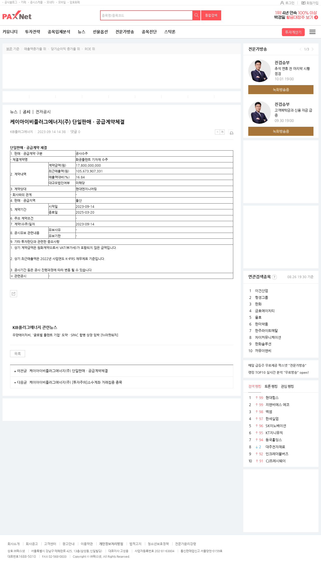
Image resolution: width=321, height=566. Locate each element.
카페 (23, 2)
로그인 (289, 3)
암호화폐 (75, 2)
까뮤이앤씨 (263, 351)
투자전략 (32, 31)
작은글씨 (217, 132)
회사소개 (14, 544)
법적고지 (135, 544)
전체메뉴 (312, 32)
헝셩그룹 (261, 297)
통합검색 (211, 15)
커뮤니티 (10, 31)
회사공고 (32, 544)
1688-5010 (27, 556)
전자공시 (43, 112)
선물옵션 (100, 31)
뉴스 (81, 31)
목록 (17, 354)
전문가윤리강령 (185, 544)
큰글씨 (222, 132)
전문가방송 (124, 31)
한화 (258, 304)
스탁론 (170, 31)
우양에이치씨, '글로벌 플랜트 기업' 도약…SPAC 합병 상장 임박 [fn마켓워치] (65, 335)
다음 (312, 49)
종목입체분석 (59, 31)
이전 (300, 49)
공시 (26, 112)
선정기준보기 (274, 277)
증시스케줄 (36, 2)
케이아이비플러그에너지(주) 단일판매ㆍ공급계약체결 (68, 370)
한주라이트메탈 (266, 331)
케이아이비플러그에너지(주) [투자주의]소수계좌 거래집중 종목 (75, 382)
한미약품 (261, 324)
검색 (196, 15)
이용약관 (87, 544)
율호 (258, 317)
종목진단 (149, 31)
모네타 (50, 2)
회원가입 (312, 3)
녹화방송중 (281, 90)
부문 (9, 49)
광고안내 (68, 544)
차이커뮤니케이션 (268, 337)
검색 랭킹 (254, 386)
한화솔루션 (263, 344)
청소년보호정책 (158, 544)
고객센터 (50, 544)
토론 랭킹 (271, 386)
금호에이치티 (265, 311)
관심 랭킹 (287, 386)
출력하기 (230, 132)
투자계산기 (293, 32)
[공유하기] (13, 293)
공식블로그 (11, 2)
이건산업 (261, 291)
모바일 (62, 2)
